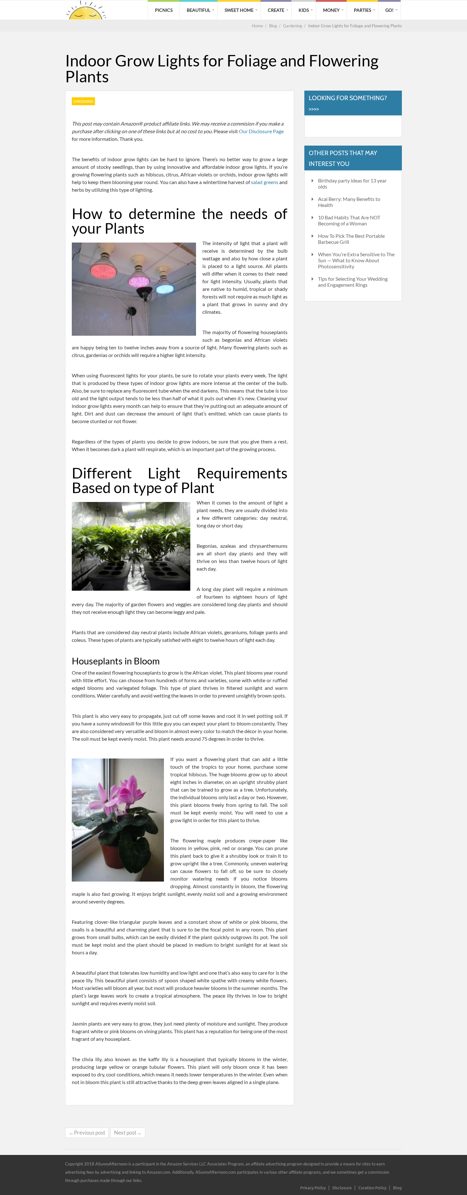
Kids (304, 10)
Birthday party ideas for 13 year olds (352, 183)
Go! (389, 10)
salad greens (264, 182)
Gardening (83, 101)
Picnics (164, 10)
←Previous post (87, 1132)
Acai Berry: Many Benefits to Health (349, 202)
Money (331, 10)
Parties (362, 10)
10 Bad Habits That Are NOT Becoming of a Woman (349, 220)
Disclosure (342, 1187)
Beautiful (198, 10)
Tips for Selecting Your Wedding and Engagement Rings (353, 282)
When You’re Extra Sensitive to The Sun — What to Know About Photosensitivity (356, 260)
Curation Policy (372, 1187)
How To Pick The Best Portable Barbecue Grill (351, 239)
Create (276, 10)
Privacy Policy (313, 1187)
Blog (397, 1187)
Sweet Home (239, 10)
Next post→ (128, 1132)
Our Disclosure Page (261, 131)
